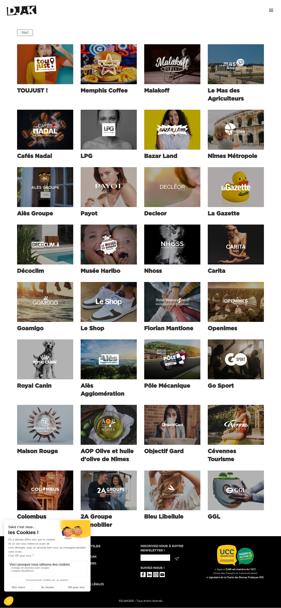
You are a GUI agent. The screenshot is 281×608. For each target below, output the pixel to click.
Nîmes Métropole (232, 156)
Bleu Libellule (163, 516)
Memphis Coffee (104, 90)
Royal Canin (34, 385)
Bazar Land (160, 156)
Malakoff (156, 90)
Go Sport (221, 385)
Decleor (155, 213)
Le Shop (92, 328)
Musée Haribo (100, 270)
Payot (89, 213)
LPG (87, 156)
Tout (25, 32)
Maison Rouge (37, 451)
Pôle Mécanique (167, 385)
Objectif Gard (164, 451)
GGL (214, 516)
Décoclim (30, 270)
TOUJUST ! (32, 90)
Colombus (31, 516)
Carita (216, 270)
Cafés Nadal (34, 156)
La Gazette (224, 213)
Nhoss (153, 270)
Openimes (222, 328)
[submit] (176, 559)
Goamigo (30, 328)
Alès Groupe (35, 213)
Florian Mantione (168, 328)
